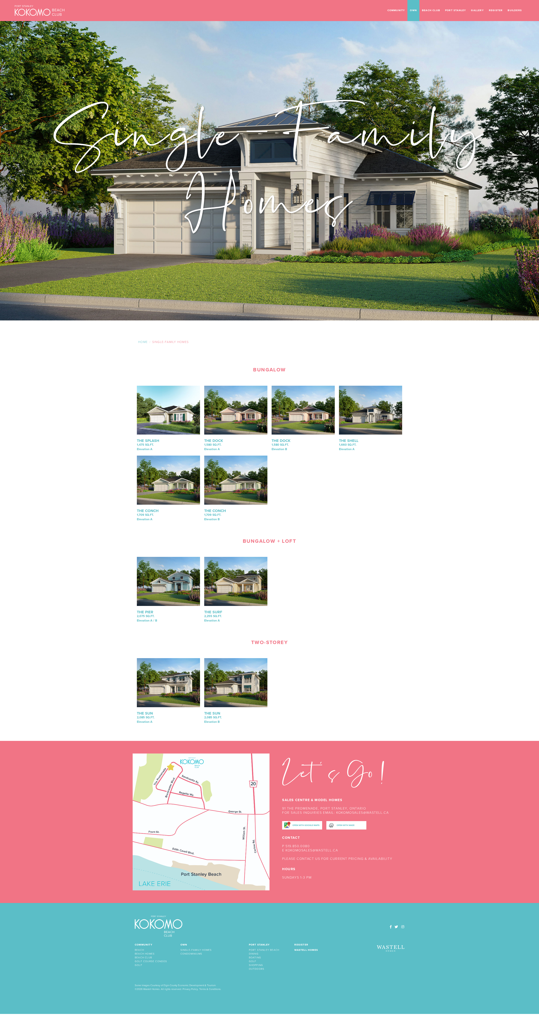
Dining (254, 953)
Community (143, 944)
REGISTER (496, 10)
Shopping (256, 965)
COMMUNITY (396, 10)
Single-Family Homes (196, 950)
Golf (138, 965)
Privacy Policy (190, 989)
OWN (413, 10)
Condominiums (191, 953)
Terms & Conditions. (210, 989)
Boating (255, 957)
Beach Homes (145, 953)
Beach (139, 950)
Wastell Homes (306, 950)
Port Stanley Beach (264, 950)
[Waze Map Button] (346, 825)
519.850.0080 (298, 846)
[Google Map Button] (302, 825)
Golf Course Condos (151, 961)
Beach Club (431, 10)
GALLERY (477, 10)
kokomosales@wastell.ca (362, 813)
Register (301, 944)
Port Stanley (455, 10)
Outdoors (256, 969)
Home (143, 342)
